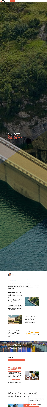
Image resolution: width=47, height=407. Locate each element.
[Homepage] (3, 1)
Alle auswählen (32, 404)
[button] (12, 1)
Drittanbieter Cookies (33, 402)
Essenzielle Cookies (32, 401)
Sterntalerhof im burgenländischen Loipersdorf (15, 330)
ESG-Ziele (29, 285)
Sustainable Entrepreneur (27, 283)
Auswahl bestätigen (38, 404)
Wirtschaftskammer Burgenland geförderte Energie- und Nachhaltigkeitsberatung (23, 282)
